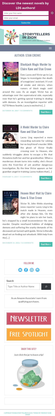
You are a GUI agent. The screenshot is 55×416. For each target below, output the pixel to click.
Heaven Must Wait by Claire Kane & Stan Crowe (35, 195)
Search (10, 280)
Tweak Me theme (39, 413)
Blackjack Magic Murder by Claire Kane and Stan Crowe (35, 66)
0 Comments (26, 110)
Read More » (46, 112)
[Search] (46, 286)
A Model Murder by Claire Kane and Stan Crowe (34, 129)
